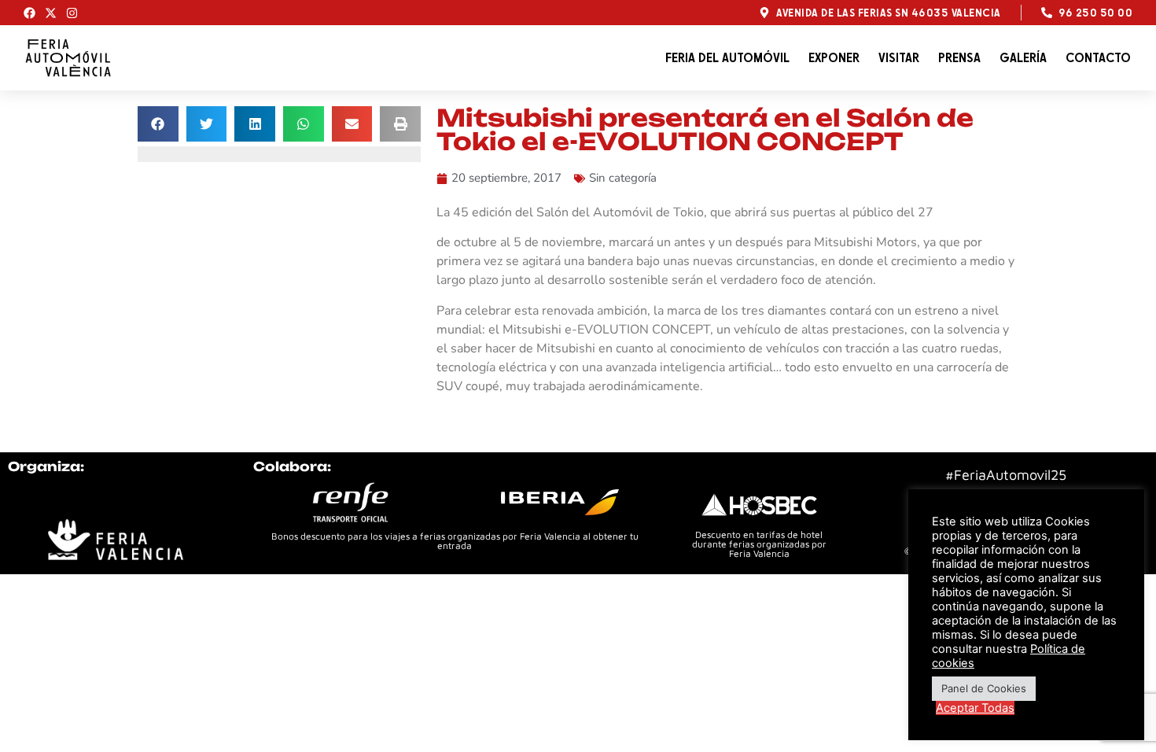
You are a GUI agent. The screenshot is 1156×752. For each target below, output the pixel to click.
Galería (1023, 57)
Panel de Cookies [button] (983, 688)
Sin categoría (623, 178)
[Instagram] (72, 13)
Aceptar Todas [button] (975, 708)
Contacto (1098, 57)
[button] (158, 124)
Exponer (834, 57)
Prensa (959, 57)
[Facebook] (29, 13)
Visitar (898, 57)
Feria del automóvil (727, 57)
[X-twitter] (51, 13)
